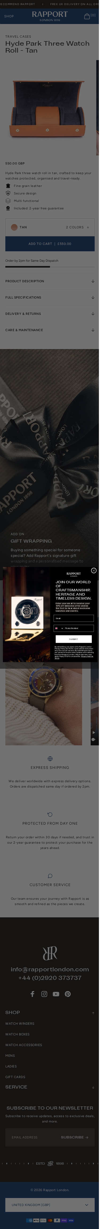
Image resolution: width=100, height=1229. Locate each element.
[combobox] (57, 628)
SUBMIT (71, 639)
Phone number (57, 623)
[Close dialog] (91, 570)
